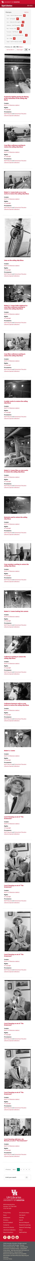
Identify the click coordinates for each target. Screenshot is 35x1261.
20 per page (20, 50)
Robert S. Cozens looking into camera (16, 611)
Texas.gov (22, 1245)
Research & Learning (24, 1225)
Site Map (21, 1217)
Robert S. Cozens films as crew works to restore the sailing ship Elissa (16, 471)
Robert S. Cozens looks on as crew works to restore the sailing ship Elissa (16, 193)
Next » (21, 47)
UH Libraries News (24, 1213)
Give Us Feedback (8, 1222)
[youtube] (17, 1237)
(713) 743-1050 (7, 1208)
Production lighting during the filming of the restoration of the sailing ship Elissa (16, 98)
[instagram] (13, 1237)
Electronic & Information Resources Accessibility (14, 1254)
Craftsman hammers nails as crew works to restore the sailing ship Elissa (16, 704)
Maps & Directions (8, 1232)
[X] (9, 1237)
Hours (5, 1215)
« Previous (8, 1169)
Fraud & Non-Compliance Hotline (11, 1248)
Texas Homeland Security (9, 1247)
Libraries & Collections (9, 1230)
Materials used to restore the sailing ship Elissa (15, 518)
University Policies (7, 1259)
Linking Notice (23, 1248)
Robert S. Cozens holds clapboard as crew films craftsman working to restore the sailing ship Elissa (15, 307)
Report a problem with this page (11, 1245)
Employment (6, 1217)
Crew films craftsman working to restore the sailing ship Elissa (14, 146)
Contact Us (6, 1225)
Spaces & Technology (25, 1227)
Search (21, 1220)
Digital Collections (7, 6)
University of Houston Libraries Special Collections (15, 114)
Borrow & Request (24, 1222)
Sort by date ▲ (10, 50)
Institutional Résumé (8, 1252)
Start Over (26, 12)
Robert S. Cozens (9, 751)
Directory (5, 1220)
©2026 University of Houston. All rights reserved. (15, 1243)
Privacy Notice (6, 1250)
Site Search (22, 1215)
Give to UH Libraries (8, 1227)
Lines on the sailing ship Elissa (14, 260)
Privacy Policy (7, 1213)
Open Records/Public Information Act (20, 1250)
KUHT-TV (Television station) (11, 105)
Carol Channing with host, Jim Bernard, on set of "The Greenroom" (16, 1140)
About (20, 1230)
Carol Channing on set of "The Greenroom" (13, 818)
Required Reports (18, 1252)
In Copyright (7, 109)
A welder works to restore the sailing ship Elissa (16, 402)
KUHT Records (8, 114)
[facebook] (5, 1237)
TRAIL (17, 1247)
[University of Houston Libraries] (13, 1195)
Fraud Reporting (24, 1247)
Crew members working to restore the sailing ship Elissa (16, 565)
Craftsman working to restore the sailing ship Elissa (15, 657)
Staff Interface (23, 1232)
